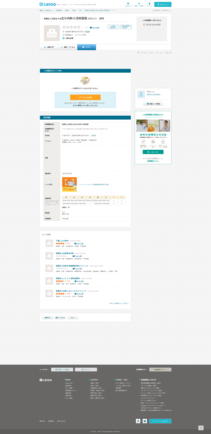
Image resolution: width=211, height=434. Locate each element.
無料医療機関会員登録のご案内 (151, 383)
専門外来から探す (96, 393)
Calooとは (128, 6)
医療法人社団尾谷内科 (65, 253)
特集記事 (68, 393)
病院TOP (47, 317)
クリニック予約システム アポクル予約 (153, 393)
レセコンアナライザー (148, 398)
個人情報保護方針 (121, 390)
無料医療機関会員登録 (126, 26)
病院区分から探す (96, 395)
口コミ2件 (80, 281)
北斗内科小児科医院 (65, 18)
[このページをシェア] (138, 421)
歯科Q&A (68, 395)
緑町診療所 (68, 278)
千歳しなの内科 (62, 241)
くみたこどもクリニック (71, 291)
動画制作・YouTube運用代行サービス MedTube (156, 410)
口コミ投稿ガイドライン (123, 383)
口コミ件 (95, 28)
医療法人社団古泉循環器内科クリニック (72, 266)
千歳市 (74, 10)
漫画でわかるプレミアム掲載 (150, 388)
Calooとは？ (69, 383)
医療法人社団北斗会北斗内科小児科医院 (97, 10)
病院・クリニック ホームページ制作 (152, 403)
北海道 (67, 10)
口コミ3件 (80, 243)
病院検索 (59, 10)
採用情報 (51, 421)
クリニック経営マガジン (148, 400)
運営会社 (42, 421)
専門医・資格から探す (98, 390)
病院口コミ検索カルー (46, 10)
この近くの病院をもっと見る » (118, 303)
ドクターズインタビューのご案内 (151, 390)
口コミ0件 (78, 256)
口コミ (73, 317)
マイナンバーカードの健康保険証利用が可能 (94, 184)
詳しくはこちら (153, 152)
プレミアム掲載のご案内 (148, 385)
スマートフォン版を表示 (160, 421)
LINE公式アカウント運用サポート (151, 408)
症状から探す (95, 385)
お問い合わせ (61, 421)
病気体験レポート (71, 390)
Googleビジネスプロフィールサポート (153, 405)
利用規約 (118, 388)
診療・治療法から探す (98, 398)
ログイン (149, 6)
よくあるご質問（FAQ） (123, 385)
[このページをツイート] (145, 421)
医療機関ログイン (153, 161)
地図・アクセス (60, 317)
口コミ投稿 (69, 398)
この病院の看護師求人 (113, 26)
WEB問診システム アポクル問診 (151, 395)
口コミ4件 (80, 293)
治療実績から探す (96, 388)
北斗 (80, 10)
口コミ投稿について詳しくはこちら (85, 105)
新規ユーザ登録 (139, 6)
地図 (87, 32)
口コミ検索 (69, 388)
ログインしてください (153, 94)
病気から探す (95, 383)
